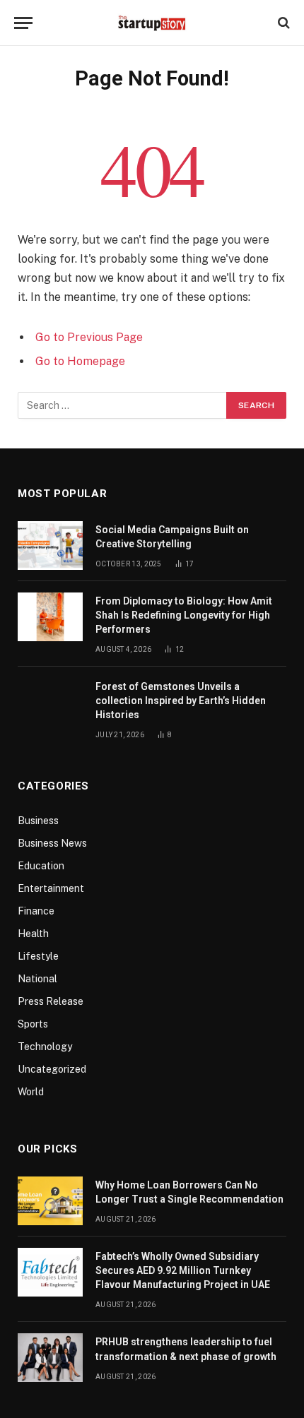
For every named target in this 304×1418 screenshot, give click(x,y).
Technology (45, 1046)
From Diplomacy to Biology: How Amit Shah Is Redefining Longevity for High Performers (183, 615)
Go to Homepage (80, 361)
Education (41, 865)
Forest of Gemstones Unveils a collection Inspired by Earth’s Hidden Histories (180, 700)
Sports (33, 1024)
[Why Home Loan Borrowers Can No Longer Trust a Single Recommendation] (50, 1200)
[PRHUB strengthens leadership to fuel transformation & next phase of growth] (50, 1357)
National (37, 978)
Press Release (50, 1001)
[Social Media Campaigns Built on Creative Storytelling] (50, 545)
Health (33, 933)
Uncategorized (52, 1069)
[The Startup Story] (152, 22)
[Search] (282, 23)
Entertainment (51, 888)
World (31, 1091)
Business (38, 820)
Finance (36, 911)
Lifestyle (38, 956)
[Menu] (23, 23)
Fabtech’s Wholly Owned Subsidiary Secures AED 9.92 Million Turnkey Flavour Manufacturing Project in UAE (182, 1270)
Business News (52, 843)
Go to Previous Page (89, 337)
